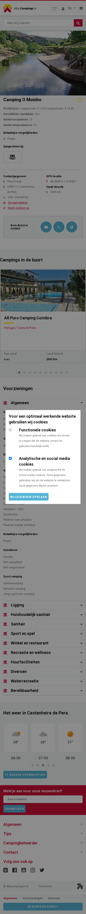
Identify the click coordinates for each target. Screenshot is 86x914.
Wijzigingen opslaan (28, 497)
